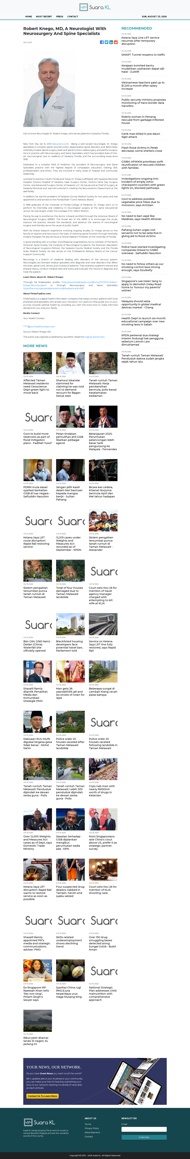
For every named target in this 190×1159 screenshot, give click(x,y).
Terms (88, 1124)
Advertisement (92, 1132)
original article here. (95, 337)
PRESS (59, 16)
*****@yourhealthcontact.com (39, 326)
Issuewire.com (60, 144)
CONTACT (72, 16)
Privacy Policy (92, 1128)
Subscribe (144, 1137)
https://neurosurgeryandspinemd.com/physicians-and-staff (53, 288)
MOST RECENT (44, 16)
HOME (28, 16)
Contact (89, 1136)
